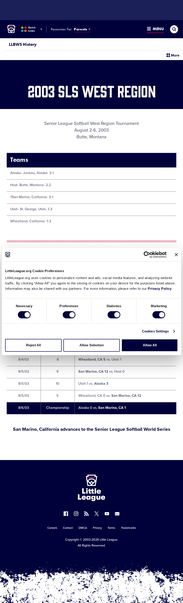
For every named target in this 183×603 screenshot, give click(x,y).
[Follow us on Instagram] (76, 513)
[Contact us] (117, 513)
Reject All (33, 345)
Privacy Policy (159, 288)
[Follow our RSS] (86, 513)
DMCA (83, 528)
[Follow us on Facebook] (66, 513)
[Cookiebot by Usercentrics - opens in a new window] (146, 254)
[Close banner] (176, 254)
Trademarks (128, 528)
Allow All (150, 345)
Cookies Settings (155, 331)
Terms (111, 528)
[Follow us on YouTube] (107, 513)
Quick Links (31, 29)
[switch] (69, 314)
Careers (52, 528)
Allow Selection (91, 345)
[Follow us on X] (96, 513)
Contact (68, 528)
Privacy (97, 528)
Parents (80, 29)
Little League (108, 540)
